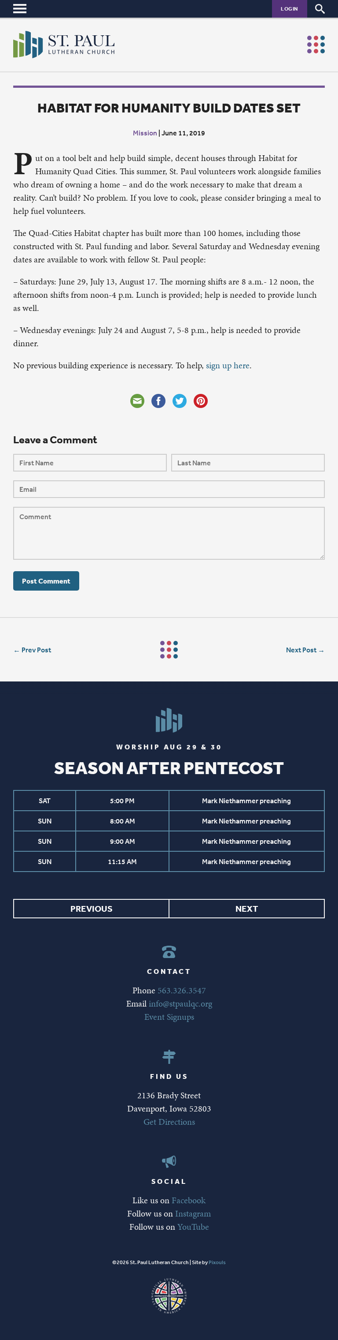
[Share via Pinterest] (201, 401)
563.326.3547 (182, 990)
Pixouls (217, 1262)
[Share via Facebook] (158, 401)
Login (289, 8)
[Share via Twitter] (180, 401)
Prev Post (36, 649)
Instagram (193, 1213)
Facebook (189, 1200)
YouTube (193, 1226)
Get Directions (169, 1121)
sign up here (228, 365)
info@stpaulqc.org (180, 1003)
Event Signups (169, 1017)
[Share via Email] (137, 401)
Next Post (301, 649)
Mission (145, 132)
